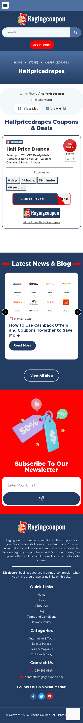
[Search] (75, 32)
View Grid (58, 108)
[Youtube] (50, 696)
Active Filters (28, 94)
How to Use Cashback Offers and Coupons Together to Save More (41, 330)
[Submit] (41, 498)
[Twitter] (41, 696)
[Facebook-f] (33, 696)
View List (30, 108)
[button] (5, 5)
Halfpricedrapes (49, 222)
